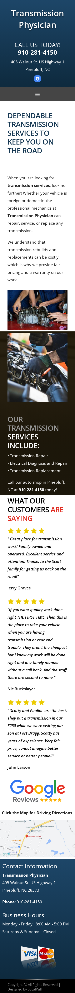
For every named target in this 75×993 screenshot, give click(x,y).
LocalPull (35, 989)
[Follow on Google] (37, 78)
